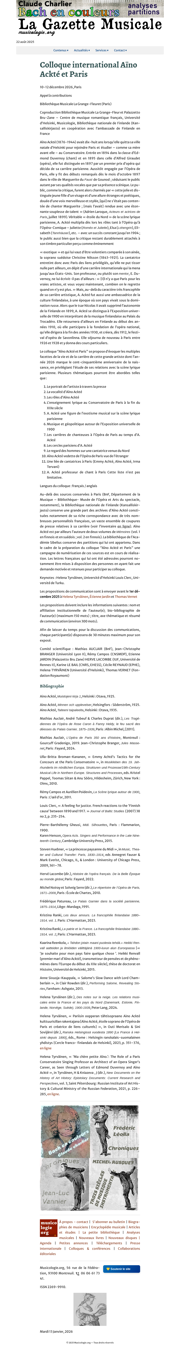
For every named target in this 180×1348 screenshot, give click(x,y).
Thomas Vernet (126, 597)
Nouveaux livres (92, 1238)
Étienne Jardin (100, 597)
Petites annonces (75, 1243)
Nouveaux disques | (124, 1238)
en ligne (46, 1048)
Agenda (47, 1243)
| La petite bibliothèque (99, 1232)
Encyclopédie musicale (108, 1227)
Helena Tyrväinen (75, 597)
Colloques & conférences (88, 1249)
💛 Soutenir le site (118, 1268)
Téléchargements (109, 1243)
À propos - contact (73, 1222)
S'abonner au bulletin (108, 1222)
